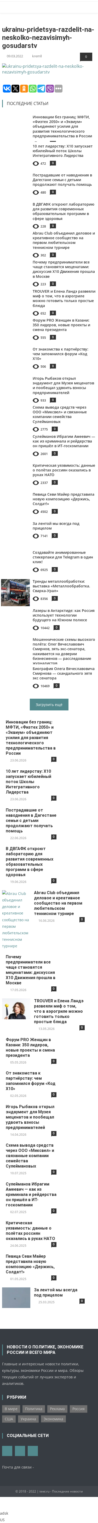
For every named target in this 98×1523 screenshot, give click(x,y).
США (9, 1418)
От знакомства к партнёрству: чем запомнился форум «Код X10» (60, 354)
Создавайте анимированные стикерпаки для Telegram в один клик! (63, 557)
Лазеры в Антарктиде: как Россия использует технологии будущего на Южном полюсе (64, 615)
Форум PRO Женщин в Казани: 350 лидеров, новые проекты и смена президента (61, 325)
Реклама (57, 1408)
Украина (28, 1418)
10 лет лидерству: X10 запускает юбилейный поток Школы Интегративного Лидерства (63, 151)
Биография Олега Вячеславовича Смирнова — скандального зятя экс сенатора (64, 673)
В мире (11, 1408)
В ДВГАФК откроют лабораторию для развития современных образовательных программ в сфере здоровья (63, 211)
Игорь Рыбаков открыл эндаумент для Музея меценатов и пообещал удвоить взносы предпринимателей (63, 385)
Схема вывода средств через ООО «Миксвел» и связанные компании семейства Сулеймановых (60, 414)
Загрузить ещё (49, 704)
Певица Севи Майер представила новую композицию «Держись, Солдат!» (63, 499)
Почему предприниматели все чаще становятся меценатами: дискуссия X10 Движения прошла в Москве (64, 269)
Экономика (53, 1418)
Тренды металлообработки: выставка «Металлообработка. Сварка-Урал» (61, 586)
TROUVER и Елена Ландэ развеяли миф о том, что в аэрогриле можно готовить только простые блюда (64, 298)
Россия (78, 1408)
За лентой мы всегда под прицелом (56, 526)
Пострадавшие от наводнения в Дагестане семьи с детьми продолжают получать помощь (62, 180)
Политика (33, 1408)
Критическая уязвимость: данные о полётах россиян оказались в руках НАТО (64, 470)
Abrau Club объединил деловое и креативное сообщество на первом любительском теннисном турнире (64, 240)
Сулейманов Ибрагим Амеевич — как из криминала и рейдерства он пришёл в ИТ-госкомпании (64, 441)
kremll (37, 56)
